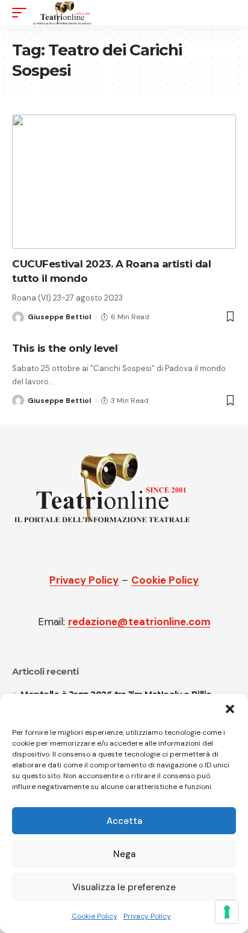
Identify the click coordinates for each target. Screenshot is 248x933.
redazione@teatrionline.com (139, 621)
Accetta (124, 821)
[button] (230, 709)
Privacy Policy (147, 916)
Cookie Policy (94, 916)
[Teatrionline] (62, 12)
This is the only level (64, 348)
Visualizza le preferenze (124, 887)
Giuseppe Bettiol (59, 317)
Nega (124, 854)
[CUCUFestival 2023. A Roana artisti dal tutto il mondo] (124, 181)
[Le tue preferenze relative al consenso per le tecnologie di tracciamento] (226, 911)
